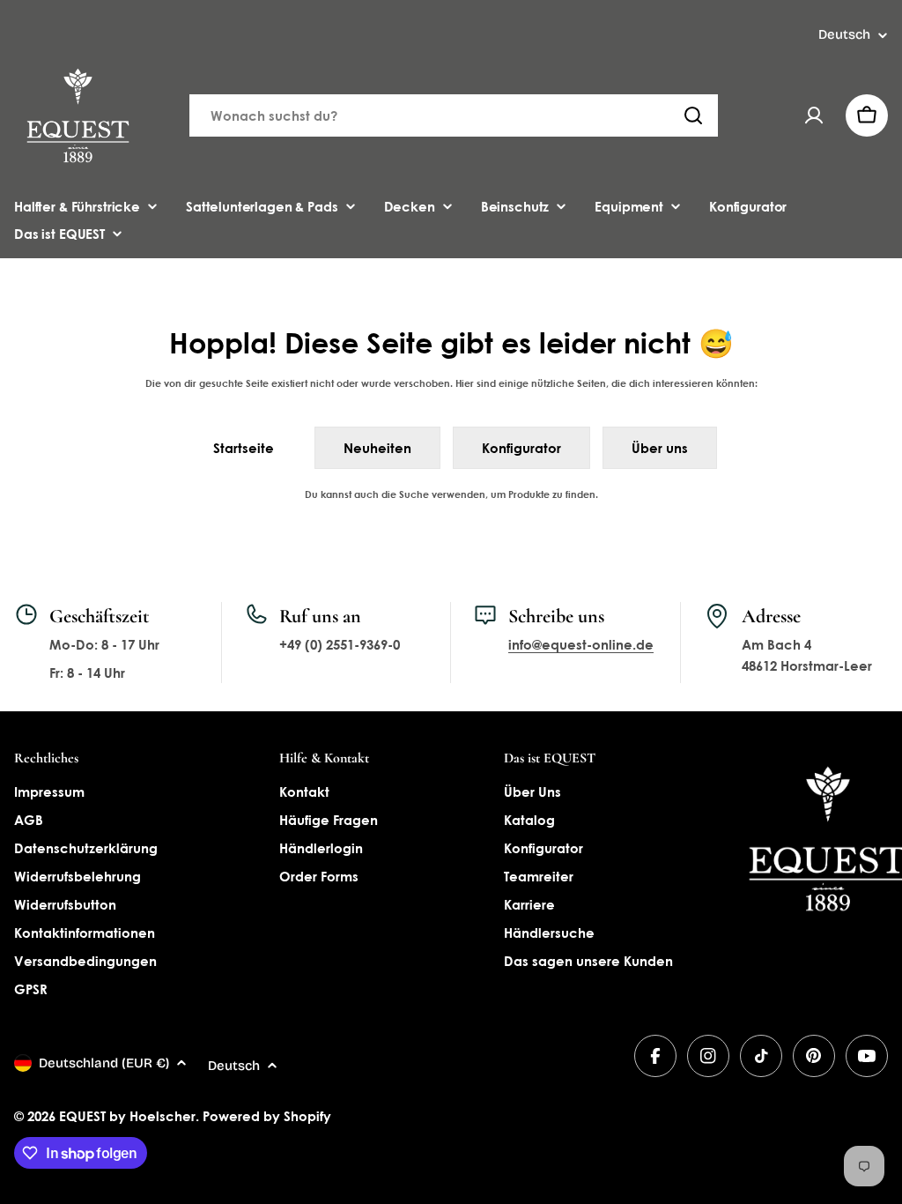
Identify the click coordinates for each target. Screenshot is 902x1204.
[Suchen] (693, 115)
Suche (414, 494)
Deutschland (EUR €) (104, 1063)
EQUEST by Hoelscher (127, 1116)
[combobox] (453, 115)
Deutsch (844, 34)
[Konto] (813, 115)
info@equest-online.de (581, 644)
